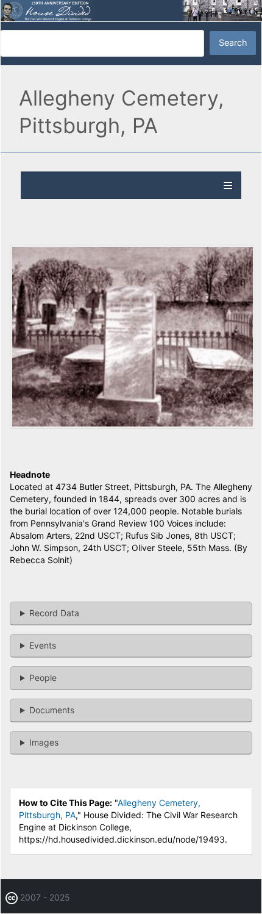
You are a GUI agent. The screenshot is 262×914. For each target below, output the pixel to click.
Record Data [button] (54, 613)
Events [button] (42, 645)
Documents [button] (51, 710)
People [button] (43, 677)
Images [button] (43, 742)
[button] (132, 425)
